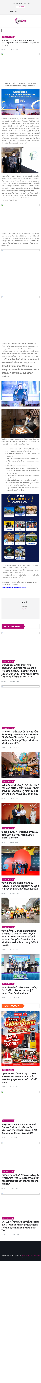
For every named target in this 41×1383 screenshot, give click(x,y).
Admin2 (3, 681)
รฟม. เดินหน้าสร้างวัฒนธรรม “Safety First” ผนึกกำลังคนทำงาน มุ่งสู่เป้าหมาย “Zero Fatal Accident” (19, 990)
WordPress (25, 1255)
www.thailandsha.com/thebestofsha (13, 587)
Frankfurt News (35, 1255)
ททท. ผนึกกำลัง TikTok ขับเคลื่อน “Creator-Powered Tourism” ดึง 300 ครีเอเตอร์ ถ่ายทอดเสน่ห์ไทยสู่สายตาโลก (20, 886)
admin (3, 49)
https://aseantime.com (29, 609)
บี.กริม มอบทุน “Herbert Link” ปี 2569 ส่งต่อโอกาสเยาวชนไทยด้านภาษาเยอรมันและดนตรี (19, 835)
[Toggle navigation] (3, 30)
